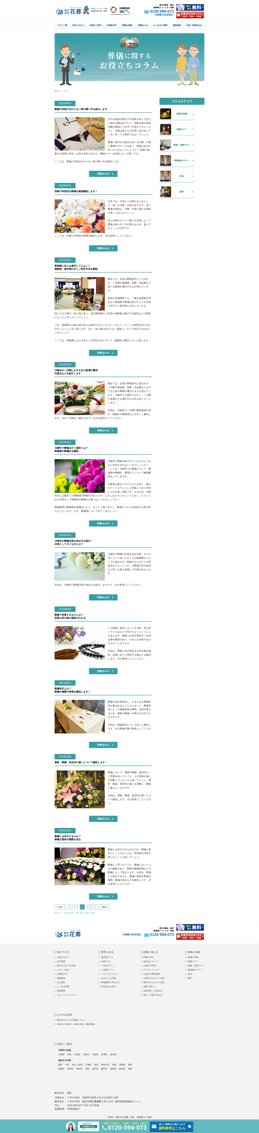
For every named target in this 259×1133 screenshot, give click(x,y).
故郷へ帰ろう (149, 986)
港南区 (113, 1068)
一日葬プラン (107, 965)
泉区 (96, 1064)
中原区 (77, 1054)
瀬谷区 (79, 1068)
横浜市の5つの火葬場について (71, 1020)
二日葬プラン (107, 970)
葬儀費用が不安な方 (110, 982)
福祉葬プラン (107, 957)
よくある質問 (63, 986)
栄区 (87, 1068)
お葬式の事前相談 (151, 974)
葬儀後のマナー (195, 970)
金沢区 (95, 1068)
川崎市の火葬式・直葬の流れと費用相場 (76, 1024)
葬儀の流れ (148, 957)
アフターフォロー (151, 970)
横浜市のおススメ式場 (153, 982)
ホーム (57, 90)
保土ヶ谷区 (77, 1064)
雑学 (190, 978)
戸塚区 (88, 1064)
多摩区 (104, 1054)
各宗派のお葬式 (108, 986)
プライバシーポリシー (67, 995)
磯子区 (104, 1068)
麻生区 (113, 1054)
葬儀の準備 (193, 957)
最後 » (105, 907)
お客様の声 (62, 974)
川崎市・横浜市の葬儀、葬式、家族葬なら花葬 (129, 1117)
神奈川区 (105, 1064)
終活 (190, 974)
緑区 (130, 1064)
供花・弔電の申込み (152, 995)
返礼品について (150, 961)
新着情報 (61, 991)
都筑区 (61, 1068)
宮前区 (86, 1054)
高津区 (95, 1054)
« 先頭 (60, 907)
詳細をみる (103, 173)
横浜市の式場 (64, 1060)
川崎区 (61, 1054)
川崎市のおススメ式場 (153, 978)
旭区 (114, 1064)
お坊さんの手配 (108, 978)
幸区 (69, 1054)
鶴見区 (122, 1068)
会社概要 (61, 961)
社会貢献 (61, 982)
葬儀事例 (61, 978)
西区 (60, 1064)
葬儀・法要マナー (196, 965)
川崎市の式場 (64, 1050)
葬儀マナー (193, 961)
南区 (130, 1068)
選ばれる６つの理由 (66, 965)
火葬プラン (106, 961)
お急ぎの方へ (63, 957)
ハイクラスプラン (109, 974)
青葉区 (122, 1064)
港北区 (70, 1068)
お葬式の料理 (149, 965)
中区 (67, 1064)
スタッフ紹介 (63, 970)
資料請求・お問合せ (152, 991)
